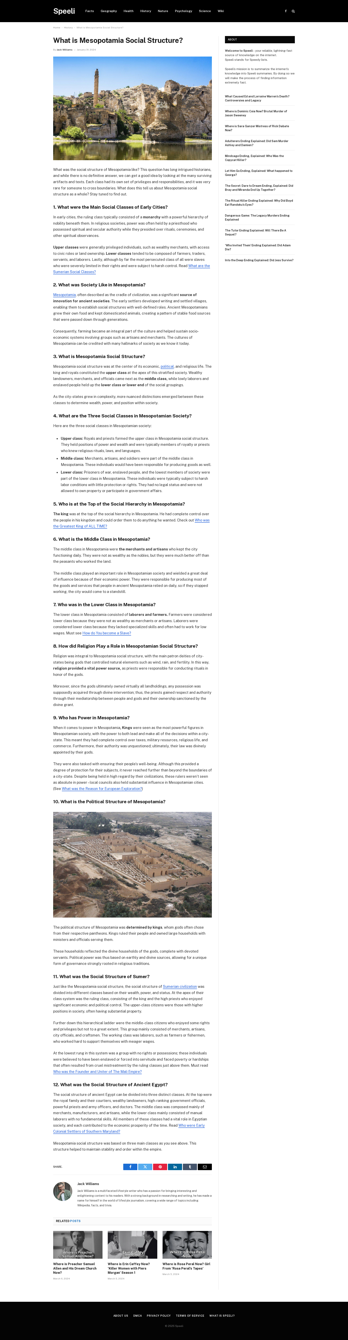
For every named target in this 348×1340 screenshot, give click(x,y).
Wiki (221, 11)
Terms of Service (190, 1315)
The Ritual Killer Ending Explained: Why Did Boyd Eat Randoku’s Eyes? (259, 202)
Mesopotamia (64, 295)
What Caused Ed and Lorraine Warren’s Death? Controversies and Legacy (257, 98)
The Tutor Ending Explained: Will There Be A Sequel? (255, 232)
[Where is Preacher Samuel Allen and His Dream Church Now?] (78, 1245)
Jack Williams (64, 49)
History (145, 11)
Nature (163, 11)
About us (120, 1315)
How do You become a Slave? (106, 633)
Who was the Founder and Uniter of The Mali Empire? (97, 1072)
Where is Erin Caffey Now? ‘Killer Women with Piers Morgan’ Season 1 (129, 1268)
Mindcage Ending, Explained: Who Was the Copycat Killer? (254, 158)
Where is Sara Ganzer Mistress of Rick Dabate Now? (257, 128)
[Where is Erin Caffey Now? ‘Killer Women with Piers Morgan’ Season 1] (132, 1245)
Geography (109, 11)
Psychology (183, 11)
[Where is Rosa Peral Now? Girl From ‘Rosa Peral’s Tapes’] (187, 1245)
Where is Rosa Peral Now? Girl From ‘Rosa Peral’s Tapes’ (186, 1266)
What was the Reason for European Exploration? (102, 789)
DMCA (137, 1315)
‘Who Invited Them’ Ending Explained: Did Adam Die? (258, 247)
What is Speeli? (222, 1315)
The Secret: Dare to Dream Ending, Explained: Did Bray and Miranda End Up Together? (259, 187)
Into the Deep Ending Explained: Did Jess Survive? (259, 260)
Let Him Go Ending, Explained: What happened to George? (258, 173)
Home (56, 27)
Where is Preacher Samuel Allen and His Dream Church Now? (74, 1268)
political (167, 366)
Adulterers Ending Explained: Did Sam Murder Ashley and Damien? (256, 143)
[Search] (293, 11)
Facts (89, 11)
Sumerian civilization (180, 986)
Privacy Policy (159, 1315)
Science (205, 11)
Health (129, 11)
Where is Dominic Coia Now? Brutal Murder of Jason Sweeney (256, 113)
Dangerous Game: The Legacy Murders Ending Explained (257, 217)
